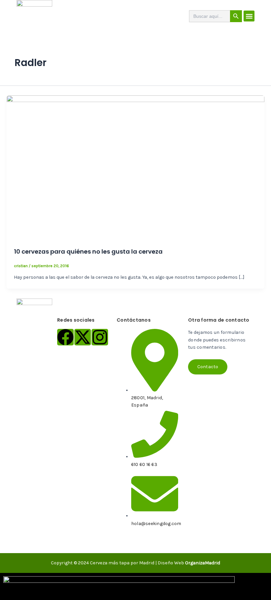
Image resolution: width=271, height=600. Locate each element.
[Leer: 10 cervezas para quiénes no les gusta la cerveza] (135, 167)
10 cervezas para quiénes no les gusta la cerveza (88, 251)
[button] (249, 16)
